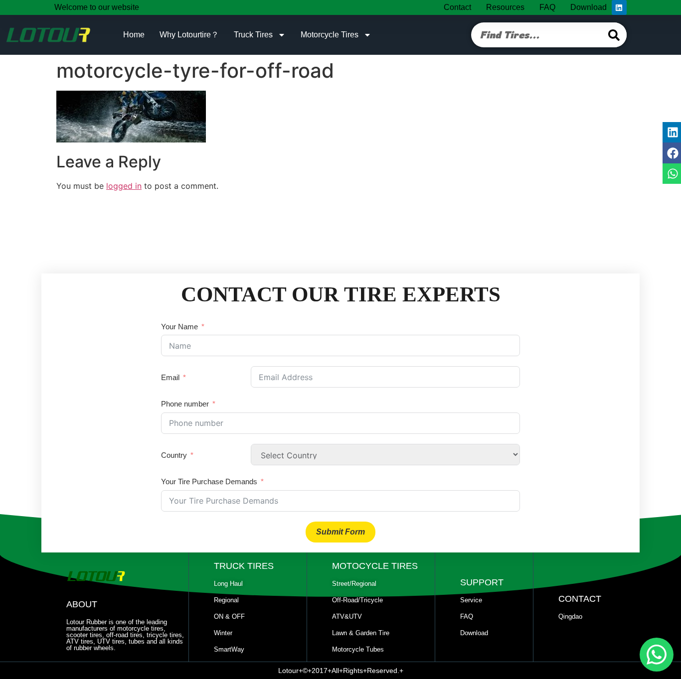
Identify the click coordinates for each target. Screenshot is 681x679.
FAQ (547, 7)
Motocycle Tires (375, 566)
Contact (457, 7)
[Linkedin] (619, 7)
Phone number (185, 404)
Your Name (179, 326)
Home (134, 34)
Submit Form (340, 532)
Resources (505, 7)
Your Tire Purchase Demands (209, 481)
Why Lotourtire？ (189, 34)
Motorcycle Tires (329, 34)
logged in (124, 186)
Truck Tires (253, 34)
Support (482, 582)
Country (174, 455)
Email (170, 377)
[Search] (614, 34)
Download (588, 7)
